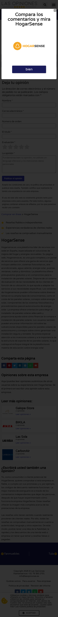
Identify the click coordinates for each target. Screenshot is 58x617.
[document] (29, 308)
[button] (55, 10)
